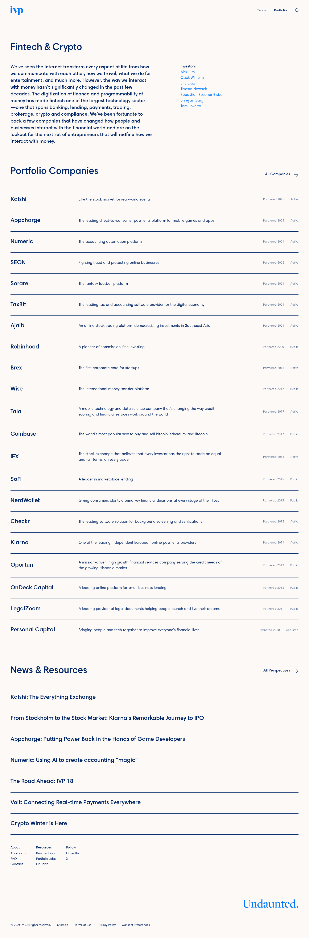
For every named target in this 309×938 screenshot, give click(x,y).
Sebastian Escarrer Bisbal (202, 95)
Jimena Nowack (194, 89)
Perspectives (45, 853)
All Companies (277, 174)
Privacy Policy (107, 925)
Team (261, 10)
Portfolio (280, 10)
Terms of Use (83, 925)
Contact (17, 864)
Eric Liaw (188, 84)
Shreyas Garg (192, 101)
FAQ (14, 859)
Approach (18, 853)
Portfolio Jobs (46, 859)
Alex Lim (188, 72)
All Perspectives (276, 671)
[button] (297, 10)
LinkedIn (72, 853)
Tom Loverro (191, 106)
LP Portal (42, 864)
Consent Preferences (136, 925)
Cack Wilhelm (192, 78)
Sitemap (62, 925)
